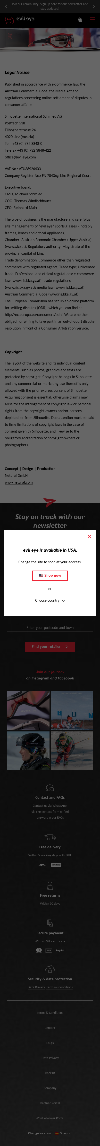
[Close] (89, 536)
